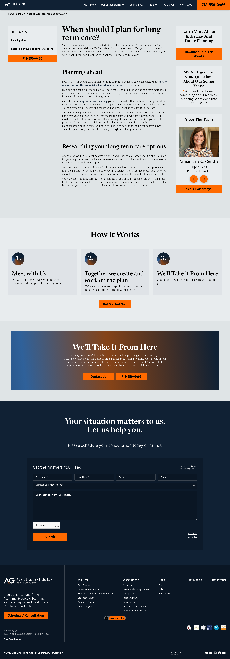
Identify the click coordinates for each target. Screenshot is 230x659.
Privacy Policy (191, 537)
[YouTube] (224, 653)
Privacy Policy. (42, 653)
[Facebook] (210, 653)
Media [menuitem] (151, 4)
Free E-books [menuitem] (169, 4)
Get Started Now (115, 304)
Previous (194, 179)
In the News (164, 593)
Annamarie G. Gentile (88, 589)
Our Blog (20, 14)
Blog (161, 585)
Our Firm (83, 579)
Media (162, 579)
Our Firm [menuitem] (89, 4)
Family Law (128, 593)
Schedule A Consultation (26, 615)
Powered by (57, 652)
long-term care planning (93, 101)
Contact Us (98, 376)
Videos (162, 589)
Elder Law (127, 585)
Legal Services (131, 579)
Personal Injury (130, 597)
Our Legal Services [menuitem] (111, 4)
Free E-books (195, 579)
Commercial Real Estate (134, 610)
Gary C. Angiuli (85, 585)
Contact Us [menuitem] (186, 4)
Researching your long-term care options (32, 49)
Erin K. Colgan (85, 606)
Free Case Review (12, 639)
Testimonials (219, 579)
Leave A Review (176, 653)
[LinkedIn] (206, 653)
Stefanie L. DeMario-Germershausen (96, 593)
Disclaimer (192, 533)
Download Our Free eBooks (199, 54)
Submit (50, 537)
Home (11, 14)
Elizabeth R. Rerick (87, 597)
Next (204, 179)
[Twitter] (215, 653)
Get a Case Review (117, 618)
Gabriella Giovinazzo (88, 602)
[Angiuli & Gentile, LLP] (17, 5)
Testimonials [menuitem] (136, 4)
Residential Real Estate (134, 606)
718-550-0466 (213, 5)
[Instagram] (219, 653)
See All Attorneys (198, 189)
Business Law (129, 602)
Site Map (28, 653)
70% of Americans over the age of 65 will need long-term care (114, 83)
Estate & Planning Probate (136, 589)
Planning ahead (19, 40)
